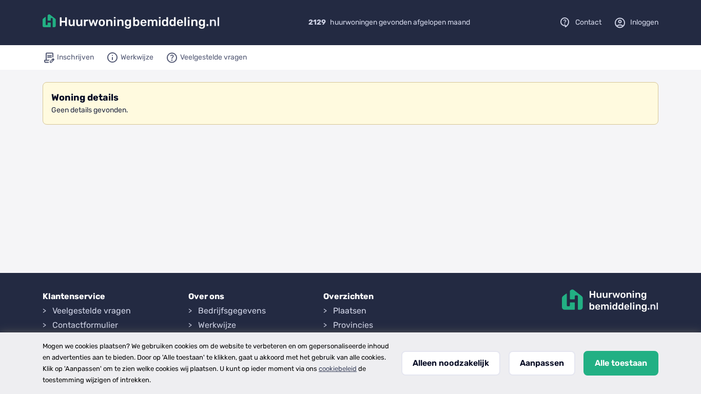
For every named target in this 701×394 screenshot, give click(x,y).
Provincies (353, 325)
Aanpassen (542, 363)
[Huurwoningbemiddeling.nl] (131, 22)
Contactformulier (85, 325)
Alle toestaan (621, 363)
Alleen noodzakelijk (451, 363)
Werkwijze (217, 325)
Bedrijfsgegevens (232, 311)
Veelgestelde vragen (91, 311)
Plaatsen (349, 311)
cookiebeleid (338, 368)
